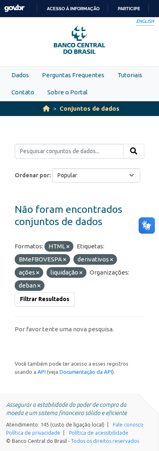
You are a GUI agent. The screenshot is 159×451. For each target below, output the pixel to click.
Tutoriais (129, 74)
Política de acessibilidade (98, 432)
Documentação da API (86, 372)
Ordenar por (32, 175)
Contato (22, 92)
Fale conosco (128, 424)
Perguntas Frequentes (73, 74)
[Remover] (67, 246)
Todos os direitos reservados (105, 441)
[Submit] (133, 151)
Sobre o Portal (67, 92)
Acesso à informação (73, 8)
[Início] (46, 108)
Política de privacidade (33, 432)
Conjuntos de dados (89, 108)
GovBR (14, 8)
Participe (129, 8)
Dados (20, 74)
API (42, 372)
